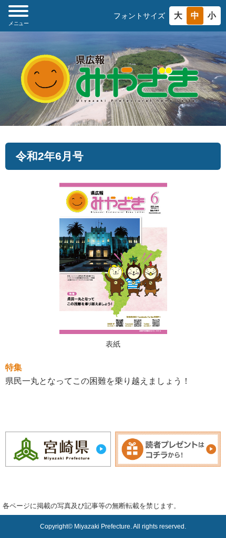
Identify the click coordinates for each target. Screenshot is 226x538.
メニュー (18, 23)
